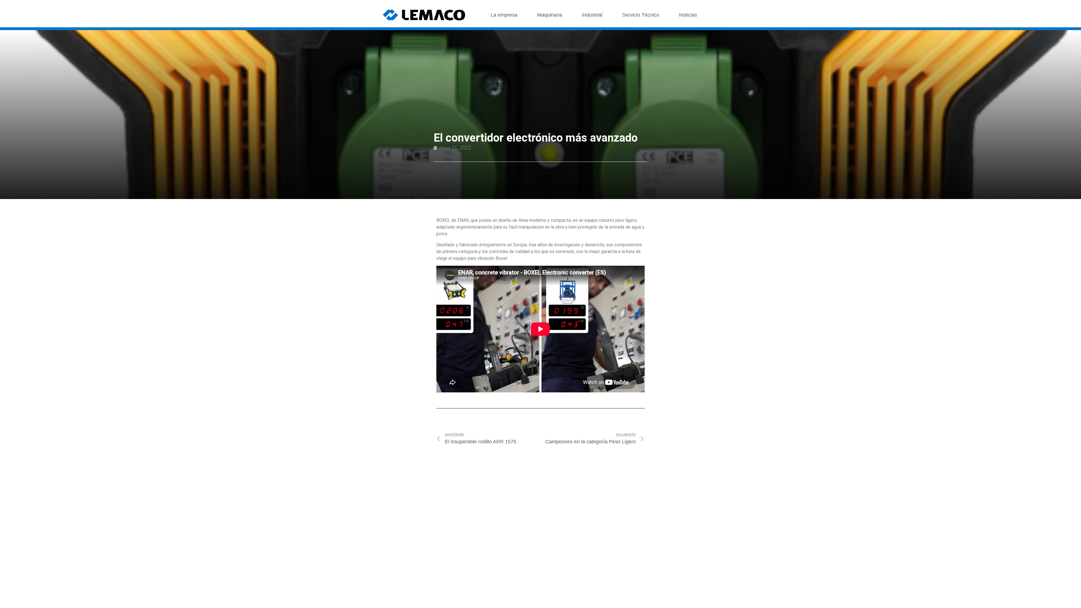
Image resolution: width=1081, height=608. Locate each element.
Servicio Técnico (640, 15)
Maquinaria (549, 15)
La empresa (504, 15)
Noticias (688, 15)
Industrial (592, 15)
